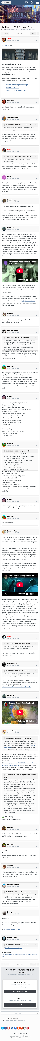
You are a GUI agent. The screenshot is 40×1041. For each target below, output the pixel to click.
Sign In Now (20, 1005)
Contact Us (23, 1033)
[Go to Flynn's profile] (4, 177)
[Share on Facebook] (5, 1028)
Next (33, 33)
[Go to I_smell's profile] (4, 397)
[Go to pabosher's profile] (4, 845)
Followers (18, 1013)
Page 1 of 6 (20, 33)
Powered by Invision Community (20, 1038)
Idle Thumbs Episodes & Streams (25, 29)
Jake (4, 29)
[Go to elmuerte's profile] (4, 101)
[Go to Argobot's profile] (4, 866)
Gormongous (12, 664)
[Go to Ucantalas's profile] (4, 367)
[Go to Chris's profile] (4, 637)
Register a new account (20, 991)
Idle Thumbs (5, 45)
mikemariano (12, 938)
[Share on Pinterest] (27, 1028)
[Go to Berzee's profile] (4, 828)
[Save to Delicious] (15, 1028)
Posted (13, 40)
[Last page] (38, 33)
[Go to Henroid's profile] (4, 314)
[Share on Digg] (12, 1028)
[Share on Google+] (8, 1028)
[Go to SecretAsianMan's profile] (4, 118)
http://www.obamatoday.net (12, 929)
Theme (15, 1033)
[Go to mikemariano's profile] (4, 938)
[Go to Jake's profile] (4, 40)
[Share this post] (36, 40)
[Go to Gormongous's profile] (4, 664)
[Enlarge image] (20, 54)
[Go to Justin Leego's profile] (4, 732)
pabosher (10, 844)
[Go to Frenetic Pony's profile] (4, 532)
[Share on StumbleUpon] (21, 1028)
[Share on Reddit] (18, 1028)
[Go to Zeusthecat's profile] (4, 201)
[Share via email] (24, 1028)
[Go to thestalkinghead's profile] (4, 331)
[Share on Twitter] (2, 1028)
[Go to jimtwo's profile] (4, 913)
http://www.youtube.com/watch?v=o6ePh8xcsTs (16, 687)
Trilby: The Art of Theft (28, 301)
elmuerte (10, 101)
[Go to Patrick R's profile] (4, 229)
